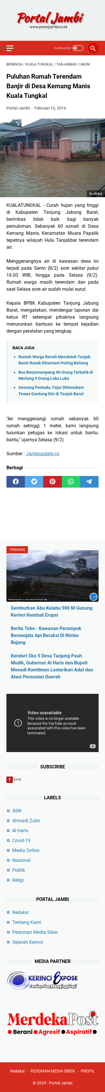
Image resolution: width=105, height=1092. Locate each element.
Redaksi (20, 912)
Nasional (21, 860)
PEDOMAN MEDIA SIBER (52, 1071)
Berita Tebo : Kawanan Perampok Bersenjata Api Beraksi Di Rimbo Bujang (46, 635)
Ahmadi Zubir (26, 820)
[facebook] (15, 482)
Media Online (25, 850)
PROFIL (88, 1071)
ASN (16, 811)
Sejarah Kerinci (27, 942)
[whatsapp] (71, 482)
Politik (18, 870)
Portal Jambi (60, 1083)
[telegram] (89, 482)
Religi (18, 880)
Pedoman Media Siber (35, 932)
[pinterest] (52, 482)
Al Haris (20, 830)
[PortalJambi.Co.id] (52, 20)
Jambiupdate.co (43, 453)
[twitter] (34, 482)
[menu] (13, 48)
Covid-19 (21, 840)
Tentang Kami (26, 922)
